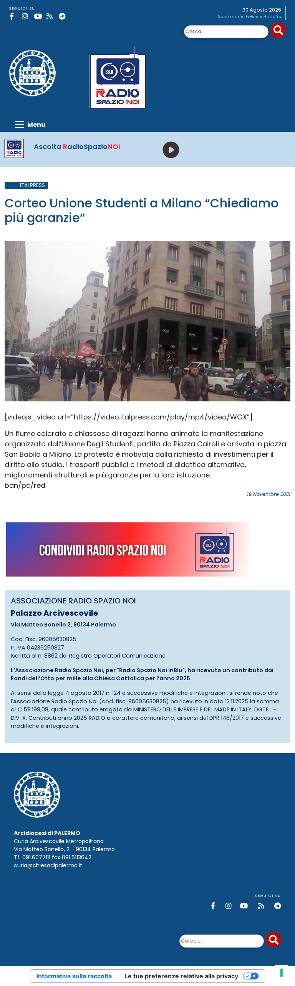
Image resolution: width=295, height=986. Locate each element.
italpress (32, 185)
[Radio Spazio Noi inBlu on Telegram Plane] (63, 16)
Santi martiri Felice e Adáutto (249, 16)
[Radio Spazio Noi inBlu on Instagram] (27, 16)
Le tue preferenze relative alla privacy (181, 976)
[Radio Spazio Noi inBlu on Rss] (51, 16)
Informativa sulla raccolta (74, 976)
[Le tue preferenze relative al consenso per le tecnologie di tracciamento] (281, 972)
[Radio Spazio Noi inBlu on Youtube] (39, 16)
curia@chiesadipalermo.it (48, 865)
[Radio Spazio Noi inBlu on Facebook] (14, 16)
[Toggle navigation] (29, 124)
